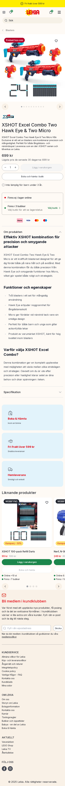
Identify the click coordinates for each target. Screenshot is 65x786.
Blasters (10, 30)
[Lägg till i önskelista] (56, 41)
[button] (50, 12)
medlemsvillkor (9, 637)
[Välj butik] (3, 12)
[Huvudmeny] (59, 12)
